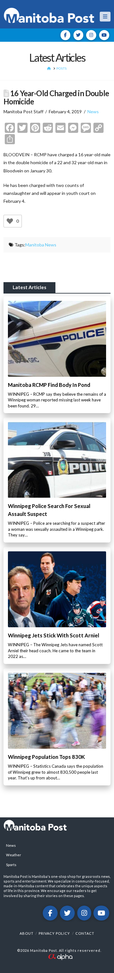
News (93, 111)
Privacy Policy (54, 933)
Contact (84, 933)
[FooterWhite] (60, 956)
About (27, 933)
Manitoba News (40, 244)
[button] (105, 17)
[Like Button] (10, 221)
